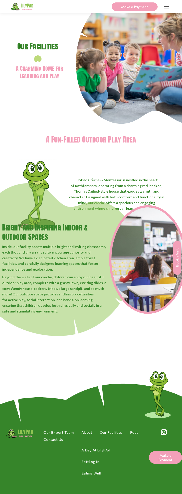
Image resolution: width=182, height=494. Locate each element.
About (86, 432)
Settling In (90, 461)
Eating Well (91, 473)
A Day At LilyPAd (95, 450)
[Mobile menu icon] (166, 6)
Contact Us (53, 439)
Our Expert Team (59, 432)
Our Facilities (111, 432)
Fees (134, 432)
